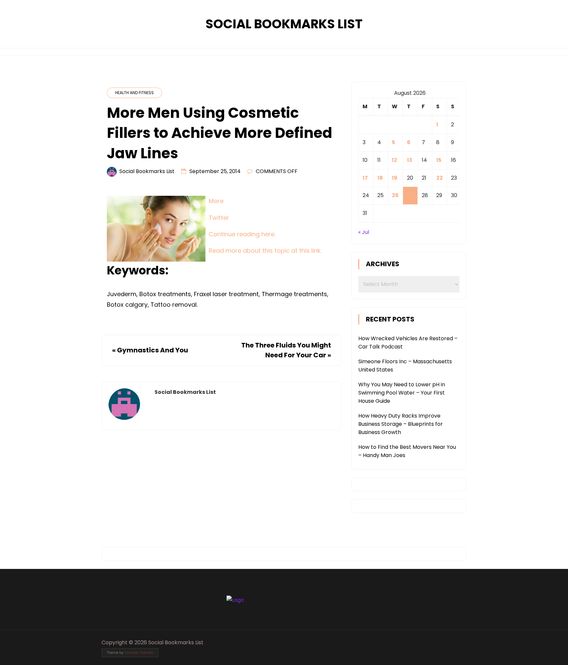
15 (438, 160)
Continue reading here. (242, 234)
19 (394, 178)
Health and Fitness (134, 92)
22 (439, 178)
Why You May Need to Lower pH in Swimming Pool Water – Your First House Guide (401, 393)
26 (395, 195)
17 (365, 178)
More (216, 201)
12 (394, 160)
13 (409, 160)
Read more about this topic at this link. (265, 250)
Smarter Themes (139, 652)
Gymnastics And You (152, 350)
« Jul (363, 232)
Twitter (219, 218)
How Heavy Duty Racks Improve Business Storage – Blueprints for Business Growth (400, 424)
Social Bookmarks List (284, 24)
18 (380, 178)
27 (410, 195)
